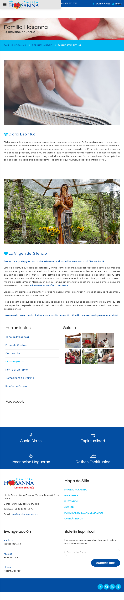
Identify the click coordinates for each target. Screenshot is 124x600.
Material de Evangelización (83, 513)
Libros (7, 567)
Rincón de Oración (16, 386)
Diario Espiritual (15, 361)
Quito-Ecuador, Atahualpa (25, 504)
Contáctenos (73, 519)
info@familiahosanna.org (25, 514)
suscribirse (105, 563)
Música (8, 554)
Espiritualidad (42, 45)
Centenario (12, 353)
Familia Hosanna (15, 45)
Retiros (8, 540)
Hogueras (71, 495)
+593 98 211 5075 (24, 509)
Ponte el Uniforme (16, 369)
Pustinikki (71, 501)
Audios (69, 507)
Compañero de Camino (19, 378)
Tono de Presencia (17, 337)
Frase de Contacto (17, 345)
